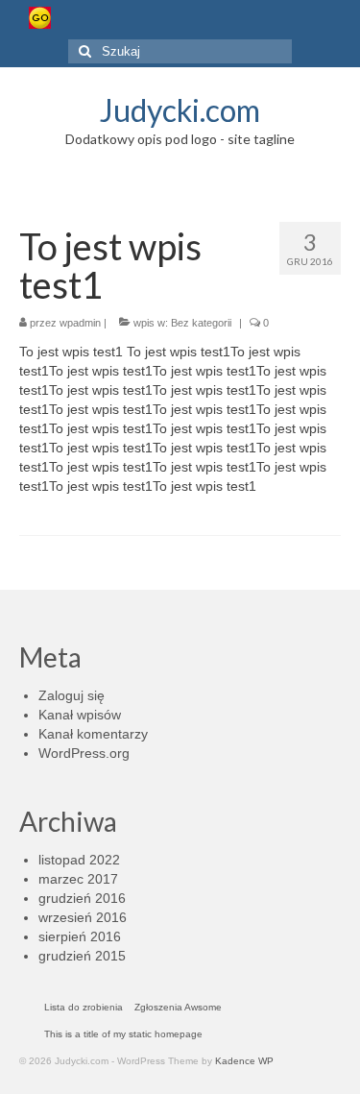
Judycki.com (180, 110)
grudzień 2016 (82, 898)
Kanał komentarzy (93, 733)
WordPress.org (84, 753)
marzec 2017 (78, 879)
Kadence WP (244, 1061)
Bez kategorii (201, 322)
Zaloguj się (71, 695)
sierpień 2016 (79, 936)
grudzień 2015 (82, 955)
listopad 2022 (79, 859)
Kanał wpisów (79, 714)
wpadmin (80, 322)
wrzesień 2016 (82, 917)
